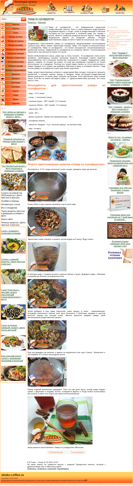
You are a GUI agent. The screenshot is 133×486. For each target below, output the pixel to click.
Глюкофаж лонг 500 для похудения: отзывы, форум (120, 190)
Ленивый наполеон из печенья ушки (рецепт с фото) (14, 141)
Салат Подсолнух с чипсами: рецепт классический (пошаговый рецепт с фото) (11, 295)
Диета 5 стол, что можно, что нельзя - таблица (120, 138)
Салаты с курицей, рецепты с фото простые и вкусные (13, 261)
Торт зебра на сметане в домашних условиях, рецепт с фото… (14, 114)
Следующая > (78, 452)
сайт (85, 480)
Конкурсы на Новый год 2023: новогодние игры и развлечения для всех (119, 32)
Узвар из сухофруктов (41, 19)
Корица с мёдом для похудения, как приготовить (119, 42)
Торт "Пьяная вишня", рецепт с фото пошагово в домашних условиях (120, 82)
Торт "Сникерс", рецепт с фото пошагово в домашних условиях (120, 109)
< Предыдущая (55, 452)
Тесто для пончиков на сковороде (120, 39)
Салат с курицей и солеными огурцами (11, 232)
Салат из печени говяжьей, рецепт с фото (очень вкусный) (13, 327)
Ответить (31, 469)
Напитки (42, 22)
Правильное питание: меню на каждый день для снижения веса (120, 163)
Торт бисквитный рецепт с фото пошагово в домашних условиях (14, 168)
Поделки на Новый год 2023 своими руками (118, 36)
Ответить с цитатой (46, 469)
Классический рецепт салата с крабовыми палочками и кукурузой (12, 358)
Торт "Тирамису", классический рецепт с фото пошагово (120, 55)
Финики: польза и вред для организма (118, 45)
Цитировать (63, 469)
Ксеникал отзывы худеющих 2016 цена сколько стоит (120, 243)
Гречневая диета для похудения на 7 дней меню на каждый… (120, 217)
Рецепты (32, 22)
